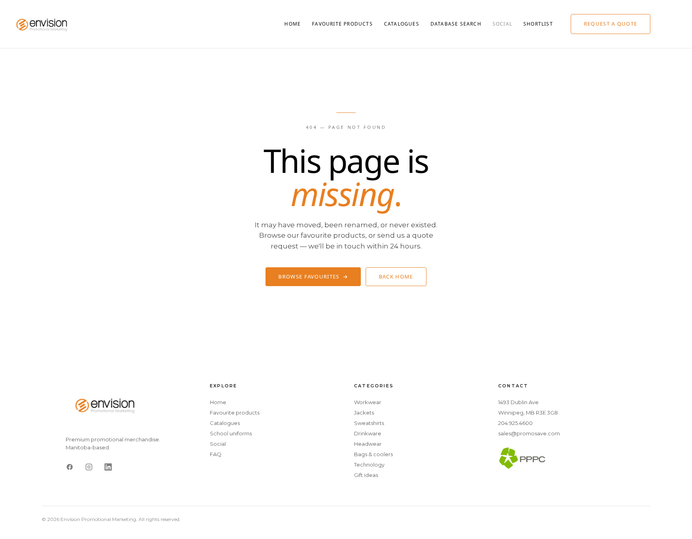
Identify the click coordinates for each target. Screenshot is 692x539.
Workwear (367, 402)
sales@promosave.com (529, 433)
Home (292, 23)
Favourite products (342, 23)
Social (502, 23)
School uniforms (231, 433)
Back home (396, 276)
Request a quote (611, 23)
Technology (369, 464)
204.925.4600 (515, 423)
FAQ (215, 454)
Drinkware (367, 433)
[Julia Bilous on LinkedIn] (108, 467)
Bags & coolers (373, 454)
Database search (455, 23)
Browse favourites (313, 276)
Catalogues (401, 23)
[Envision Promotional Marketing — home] (42, 24)
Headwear (368, 444)
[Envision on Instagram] (89, 467)
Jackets (364, 412)
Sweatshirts (369, 423)
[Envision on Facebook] (69, 467)
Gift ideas (366, 475)
